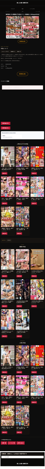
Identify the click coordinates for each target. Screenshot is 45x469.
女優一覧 (4, 443)
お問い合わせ (20, 443)
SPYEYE (7, 51)
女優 (22, 465)
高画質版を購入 (22, 41)
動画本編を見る (6, 123)
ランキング (8, 465)
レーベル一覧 (12, 443)
